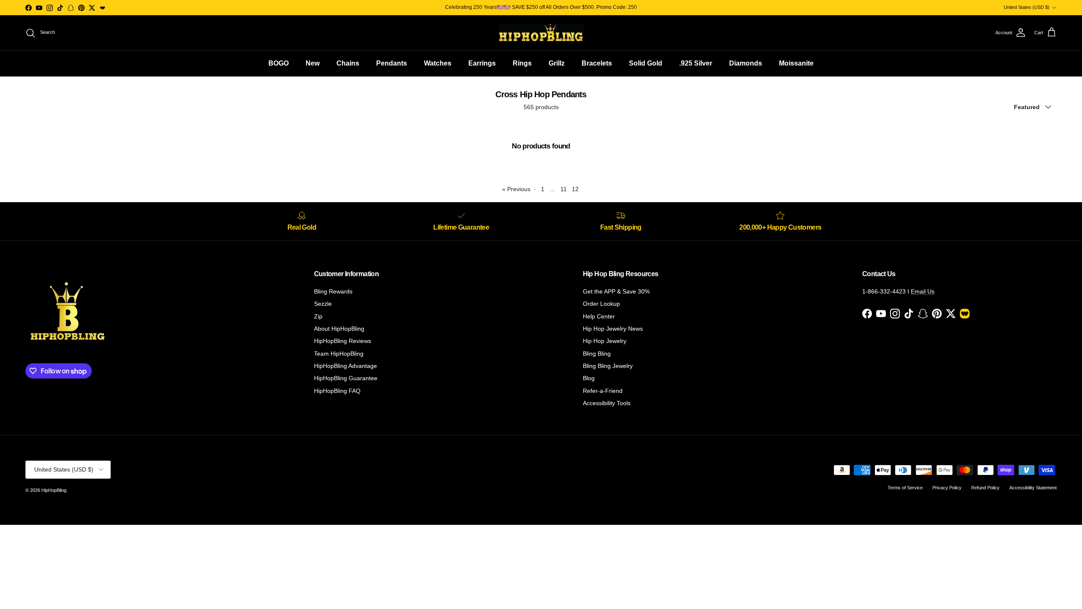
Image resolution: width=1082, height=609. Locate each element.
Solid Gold (645, 63)
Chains (347, 63)
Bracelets (597, 63)
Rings (522, 63)
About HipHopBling (339, 328)
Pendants (391, 63)
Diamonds (745, 63)
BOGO (278, 63)
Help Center (599, 316)
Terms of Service (905, 487)
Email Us (922, 291)
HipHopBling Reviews (342, 340)
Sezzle (323, 303)
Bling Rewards (333, 291)
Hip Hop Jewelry (604, 340)
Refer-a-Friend (603, 390)
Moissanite (796, 63)
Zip (318, 316)
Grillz (557, 63)
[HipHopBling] (541, 33)
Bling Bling (597, 353)
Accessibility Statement (1033, 487)
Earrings (482, 63)
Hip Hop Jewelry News (613, 328)
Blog (589, 378)
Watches (437, 63)
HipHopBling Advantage (345, 365)
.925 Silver (695, 63)
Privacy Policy (947, 487)
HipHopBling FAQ (337, 390)
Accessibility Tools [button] (607, 403)
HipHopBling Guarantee (345, 378)
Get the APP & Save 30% (616, 291)
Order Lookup (601, 303)
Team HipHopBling (338, 353)
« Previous (516, 189)
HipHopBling (53, 490)
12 (575, 189)
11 (563, 189)
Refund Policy (985, 487)
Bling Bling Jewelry (608, 365)
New (313, 63)
